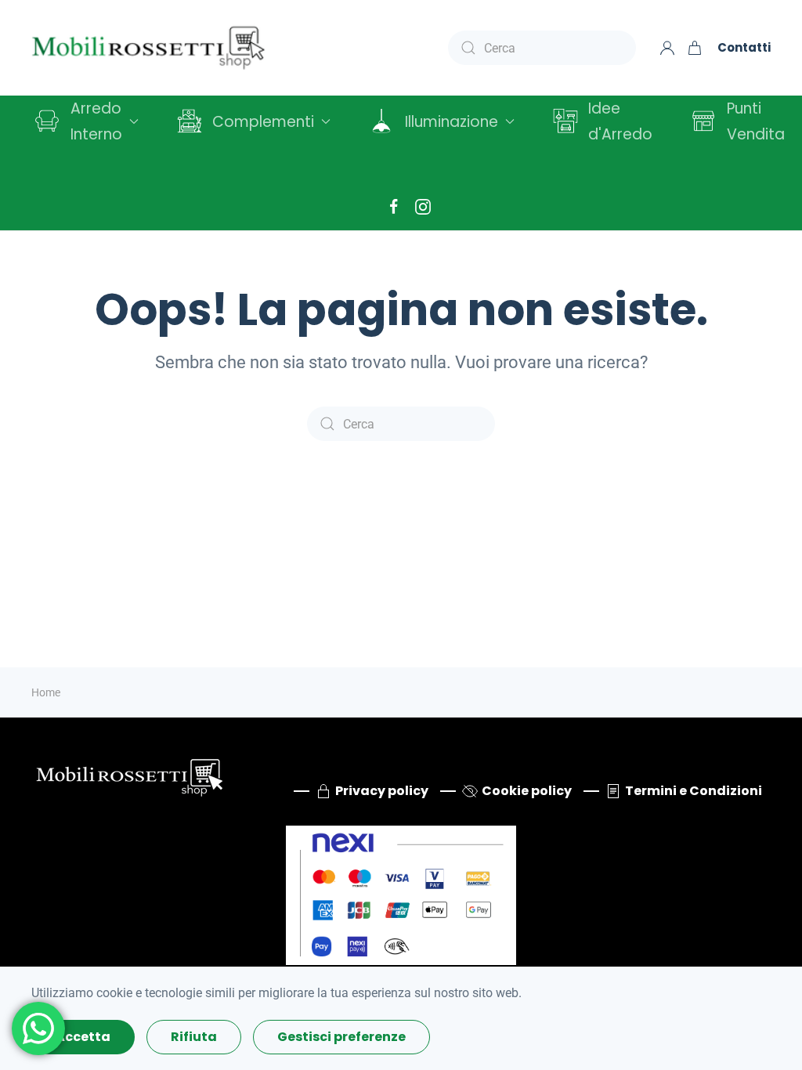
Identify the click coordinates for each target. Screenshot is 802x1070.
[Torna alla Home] (148, 48)
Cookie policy (527, 791)
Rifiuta (194, 1037)
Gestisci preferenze (341, 1037)
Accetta (83, 1037)
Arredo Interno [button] (96, 121)
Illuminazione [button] (451, 121)
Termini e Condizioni (693, 791)
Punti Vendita (756, 121)
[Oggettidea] (129, 775)
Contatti (744, 47)
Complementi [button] (263, 121)
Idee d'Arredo (620, 121)
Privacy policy (381, 791)
